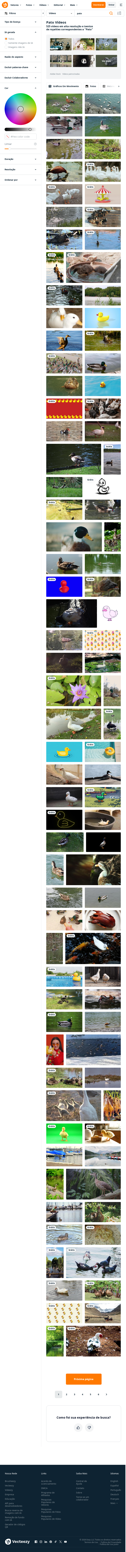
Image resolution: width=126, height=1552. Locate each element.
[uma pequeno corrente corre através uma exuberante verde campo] (55, 1341)
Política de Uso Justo (109, 1544)
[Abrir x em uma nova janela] (60, 1541)
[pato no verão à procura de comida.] (103, 510)
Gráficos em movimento (66, 86)
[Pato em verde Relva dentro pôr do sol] (64, 663)
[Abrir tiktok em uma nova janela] (55, 1541)
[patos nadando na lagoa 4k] (103, 564)
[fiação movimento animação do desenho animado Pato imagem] (110, 613)
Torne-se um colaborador (82, 1498)
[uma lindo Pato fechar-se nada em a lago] (103, 363)
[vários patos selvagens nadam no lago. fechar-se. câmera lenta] (93, 1262)
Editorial (58, 5)
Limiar (8, 144)
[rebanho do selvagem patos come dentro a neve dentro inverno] (64, 126)
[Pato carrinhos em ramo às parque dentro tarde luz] (93, 1184)
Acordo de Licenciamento (48, 1482)
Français (114, 1498)
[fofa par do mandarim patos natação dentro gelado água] (103, 999)
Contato (80, 1488)
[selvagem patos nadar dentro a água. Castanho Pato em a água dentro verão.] (64, 564)
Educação (10, 1498)
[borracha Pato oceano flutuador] (103, 386)
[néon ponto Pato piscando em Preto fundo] (64, 820)
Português (115, 1490)
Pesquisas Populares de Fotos (51, 1510)
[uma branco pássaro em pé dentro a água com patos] (103, 1078)
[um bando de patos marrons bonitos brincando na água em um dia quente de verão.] (93, 267)
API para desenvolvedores (13, 1504)
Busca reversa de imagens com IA (14, 1511)
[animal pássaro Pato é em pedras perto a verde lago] (64, 172)
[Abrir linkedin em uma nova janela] (46, 1541)
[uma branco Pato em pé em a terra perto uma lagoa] (64, 774)
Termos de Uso (91, 1542)
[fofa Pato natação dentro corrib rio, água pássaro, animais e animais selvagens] (112, 459)
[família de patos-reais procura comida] (64, 104)
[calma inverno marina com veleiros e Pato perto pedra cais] (64, 1156)
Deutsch (114, 1494)
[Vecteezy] (5, 5)
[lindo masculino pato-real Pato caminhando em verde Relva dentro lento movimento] (65, 842)
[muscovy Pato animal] (103, 431)
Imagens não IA (16, 47)
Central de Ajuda (81, 1482)
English (114, 1481)
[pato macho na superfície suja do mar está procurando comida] (103, 239)
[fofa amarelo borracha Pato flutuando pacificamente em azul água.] (64, 752)
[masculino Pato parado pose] (103, 842)
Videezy (9, 1490)
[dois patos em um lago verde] (64, 295)
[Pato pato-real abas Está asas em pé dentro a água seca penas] (64, 341)
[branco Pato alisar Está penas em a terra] (64, 797)
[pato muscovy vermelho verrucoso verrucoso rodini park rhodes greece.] (93, 1341)
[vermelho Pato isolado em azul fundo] (64, 587)
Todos (11, 38)
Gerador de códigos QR (15, 1525)
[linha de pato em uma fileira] (64, 1313)
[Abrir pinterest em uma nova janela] (50, 1541)
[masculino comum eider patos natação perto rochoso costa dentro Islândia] (103, 104)
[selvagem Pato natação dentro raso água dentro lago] (54, 948)
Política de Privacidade (111, 1542)
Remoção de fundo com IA (14, 1518)
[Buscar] (111, 13)
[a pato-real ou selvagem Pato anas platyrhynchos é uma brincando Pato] (73, 459)
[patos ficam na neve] (103, 217)
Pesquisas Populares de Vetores (48, 1502)
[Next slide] (116, 86)
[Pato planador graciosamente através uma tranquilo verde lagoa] (103, 126)
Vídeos (42, 5)
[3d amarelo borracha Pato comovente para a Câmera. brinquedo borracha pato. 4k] (103, 318)
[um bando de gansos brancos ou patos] (103, 172)
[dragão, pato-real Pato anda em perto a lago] (103, 149)
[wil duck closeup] (93, 869)
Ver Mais (106, 61)
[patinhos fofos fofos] (103, 1235)
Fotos (29, 5)
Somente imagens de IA (20, 42)
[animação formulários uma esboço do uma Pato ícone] (103, 487)
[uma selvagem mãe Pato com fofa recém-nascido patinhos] (112, 536)
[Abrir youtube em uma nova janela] (65, 1541)
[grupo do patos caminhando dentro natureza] (64, 510)
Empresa (9, 1494)
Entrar (111, 5)
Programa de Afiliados (48, 1494)
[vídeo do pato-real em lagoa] (64, 1022)
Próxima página (83, 1379)
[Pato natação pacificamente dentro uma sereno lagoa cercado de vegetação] (64, 898)
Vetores (14, 5)
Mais (72, 5)
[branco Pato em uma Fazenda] (64, 318)
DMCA (44, 1488)
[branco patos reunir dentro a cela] (64, 194)
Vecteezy (9, 1485)
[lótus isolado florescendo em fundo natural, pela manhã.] (73, 690)
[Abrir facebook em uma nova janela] (36, 1541)
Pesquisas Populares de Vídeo (51, 1517)
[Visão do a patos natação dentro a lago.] (64, 1290)
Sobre (79, 1492)
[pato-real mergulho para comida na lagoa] (103, 341)
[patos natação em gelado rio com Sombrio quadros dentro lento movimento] (93, 1049)
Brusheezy (10, 1481)
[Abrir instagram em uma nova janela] (41, 1541)
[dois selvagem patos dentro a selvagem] (112, 724)
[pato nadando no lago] (64, 386)
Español (114, 1485)
